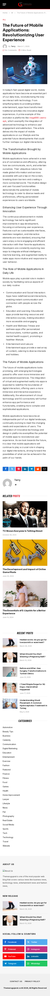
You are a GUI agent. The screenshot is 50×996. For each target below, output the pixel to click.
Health (5, 791)
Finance (6, 774)
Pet (4, 812)
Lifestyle (6, 803)
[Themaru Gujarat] (25, 4)
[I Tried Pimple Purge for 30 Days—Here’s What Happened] (10, 688)
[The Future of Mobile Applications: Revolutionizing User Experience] (25, 69)
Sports (5, 829)
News (5, 808)
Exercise (6, 761)
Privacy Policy (32, 981)
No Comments (11, 50)
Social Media (8, 824)
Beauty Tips (8, 731)
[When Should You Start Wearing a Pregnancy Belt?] (10, 657)
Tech (5, 833)
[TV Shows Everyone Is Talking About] (25, 514)
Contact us (16, 981)
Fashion (6, 765)
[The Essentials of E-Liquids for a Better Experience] (25, 594)
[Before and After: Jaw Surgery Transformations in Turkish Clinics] (10, 672)
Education (7, 753)
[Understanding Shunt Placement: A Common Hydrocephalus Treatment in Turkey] (10, 704)
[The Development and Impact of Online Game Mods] (25, 553)
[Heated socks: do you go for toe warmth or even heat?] (10, 643)
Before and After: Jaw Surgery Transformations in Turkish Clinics (33, 671)
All (4, 20)
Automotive (8, 727)
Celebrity (7, 740)
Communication (9, 744)
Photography (8, 816)
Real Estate (7, 820)
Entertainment (9, 757)
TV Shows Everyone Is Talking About (23, 531)
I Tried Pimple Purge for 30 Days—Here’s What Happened (32, 687)
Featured (7, 769)
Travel (5, 841)
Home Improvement (11, 795)
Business (6, 736)
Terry (13, 46)
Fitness (6, 778)
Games (6, 786)
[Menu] (4, 4)
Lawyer (6, 799)
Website (6, 846)
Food (5, 782)
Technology (8, 837)
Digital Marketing (10, 748)
